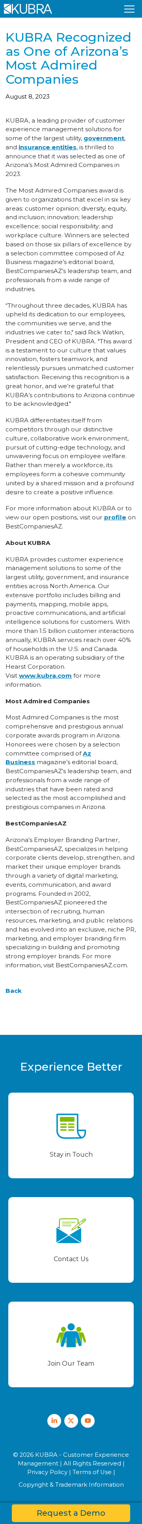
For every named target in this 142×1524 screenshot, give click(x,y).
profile (115, 517)
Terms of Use (92, 1472)
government (104, 138)
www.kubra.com (45, 675)
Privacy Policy (47, 1472)
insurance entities (48, 147)
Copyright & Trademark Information (71, 1484)
